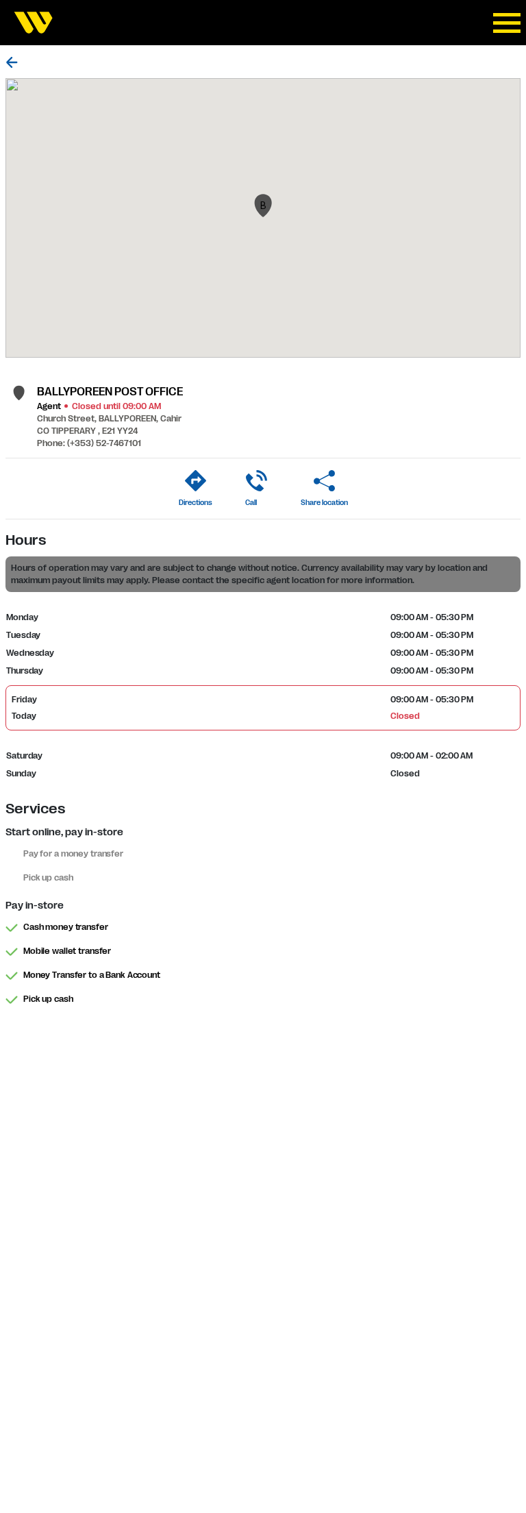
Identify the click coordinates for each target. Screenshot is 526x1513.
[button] (263, 205)
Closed (404, 716)
